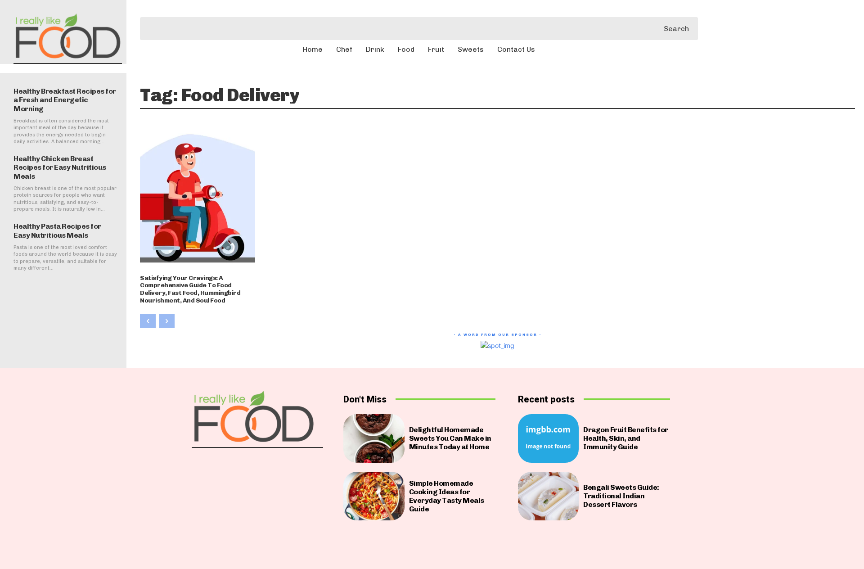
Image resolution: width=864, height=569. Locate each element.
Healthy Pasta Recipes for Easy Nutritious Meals (57, 230)
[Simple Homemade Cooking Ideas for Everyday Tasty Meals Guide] (373, 496)
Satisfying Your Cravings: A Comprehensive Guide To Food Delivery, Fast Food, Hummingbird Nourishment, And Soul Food (190, 289)
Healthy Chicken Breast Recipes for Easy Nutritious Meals (60, 167)
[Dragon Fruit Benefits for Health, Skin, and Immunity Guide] (548, 438)
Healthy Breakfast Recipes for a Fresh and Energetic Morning (65, 100)
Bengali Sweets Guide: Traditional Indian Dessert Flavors (621, 496)
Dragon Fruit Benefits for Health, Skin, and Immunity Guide (625, 438)
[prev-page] (148, 321)
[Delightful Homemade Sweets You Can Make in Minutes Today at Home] (373, 438)
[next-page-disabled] (167, 321)
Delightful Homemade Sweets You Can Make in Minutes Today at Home (450, 438)
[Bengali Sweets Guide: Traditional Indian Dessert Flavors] (548, 496)
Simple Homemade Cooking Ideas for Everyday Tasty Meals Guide (446, 496)
